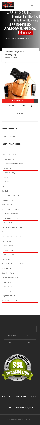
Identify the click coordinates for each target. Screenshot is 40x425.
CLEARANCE (6, 191)
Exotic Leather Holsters (10, 209)
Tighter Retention (10, 296)
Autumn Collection (10, 214)
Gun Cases (6, 232)
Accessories (6, 150)
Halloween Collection (11, 218)
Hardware (7, 282)
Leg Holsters (8, 245)
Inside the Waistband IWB (11, 236)
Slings (5, 177)
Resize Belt (7, 291)
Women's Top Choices (10, 300)
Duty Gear (7, 168)
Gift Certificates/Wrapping (12, 227)
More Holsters (7, 241)
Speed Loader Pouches (14, 163)
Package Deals (7, 268)
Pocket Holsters (9, 250)
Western (6, 259)
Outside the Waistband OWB (13, 264)
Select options (19, 100)
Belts (3, 186)
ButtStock (8, 182)
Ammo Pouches (9, 154)
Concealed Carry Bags (11, 195)
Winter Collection (10, 223)
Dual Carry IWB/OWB (9, 204)
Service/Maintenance (10, 277)
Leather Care (8, 286)
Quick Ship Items (8, 273)
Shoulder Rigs (8, 255)
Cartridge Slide (11, 159)
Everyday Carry (9, 173)
